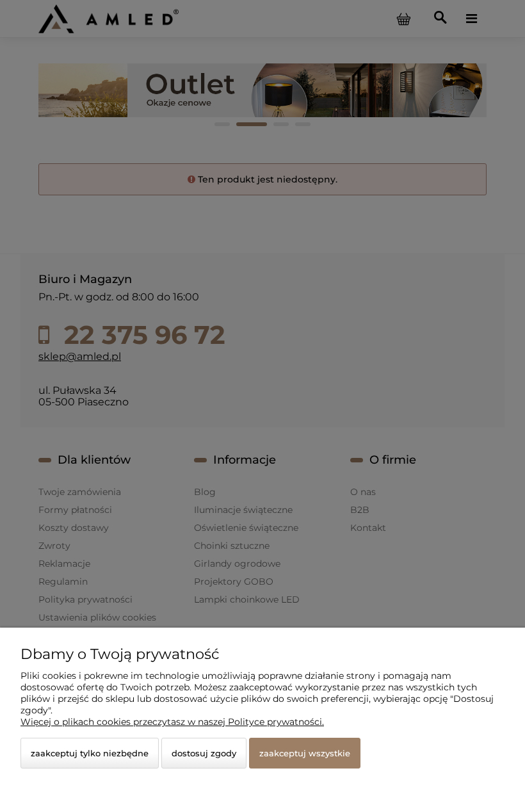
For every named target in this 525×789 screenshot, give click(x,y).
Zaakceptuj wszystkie (304, 753)
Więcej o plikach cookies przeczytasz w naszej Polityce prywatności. (172, 722)
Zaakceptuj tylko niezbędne (90, 753)
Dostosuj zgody (204, 753)
